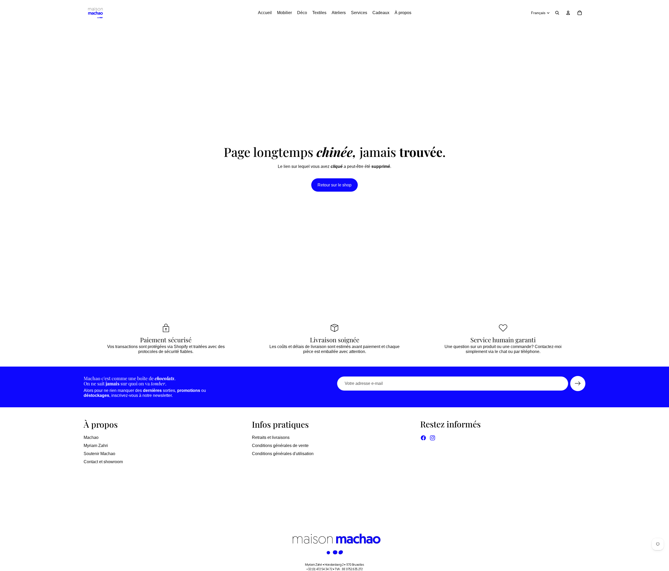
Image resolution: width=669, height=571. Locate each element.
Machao (91, 437)
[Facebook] (423, 438)
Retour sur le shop (334, 185)
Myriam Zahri (96, 445)
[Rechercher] (557, 13)
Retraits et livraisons (271, 437)
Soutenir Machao (99, 453)
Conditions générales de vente (280, 445)
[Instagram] (432, 438)
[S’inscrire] (577, 383)
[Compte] (568, 13)
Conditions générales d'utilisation (283, 453)
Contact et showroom (103, 462)
